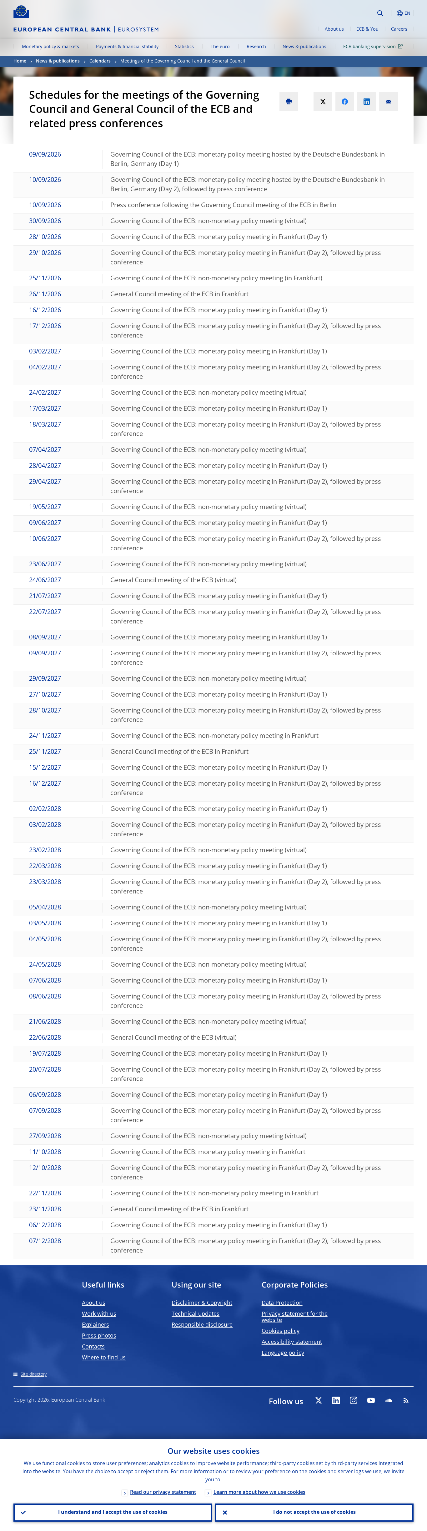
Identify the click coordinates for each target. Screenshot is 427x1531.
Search (380, 13)
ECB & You (367, 29)
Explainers (95, 1325)
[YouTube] (371, 1400)
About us (334, 29)
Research (256, 47)
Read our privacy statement (163, 1492)
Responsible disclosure (202, 1325)
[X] (318, 1400)
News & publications (304, 47)
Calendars (100, 61)
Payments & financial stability (127, 47)
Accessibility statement (292, 1342)
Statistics (184, 47)
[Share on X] (323, 101)
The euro (220, 47)
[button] (392, 13)
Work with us (99, 1314)
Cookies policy (280, 1331)
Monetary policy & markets (50, 47)
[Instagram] (353, 1400)
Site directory (34, 1374)
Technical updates (195, 1314)
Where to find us (104, 1358)
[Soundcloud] (388, 1400)
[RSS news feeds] (406, 1400)
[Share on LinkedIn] (366, 101)
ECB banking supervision (369, 47)
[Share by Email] (388, 101)
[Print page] (288, 101)
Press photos (99, 1336)
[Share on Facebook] (344, 101)
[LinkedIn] (336, 1400)
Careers (399, 29)
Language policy (283, 1353)
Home (19, 61)
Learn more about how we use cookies (259, 1492)
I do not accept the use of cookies (314, 1512)
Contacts (93, 1347)
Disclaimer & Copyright (202, 1303)
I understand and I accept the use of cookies (113, 1512)
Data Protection (282, 1303)
